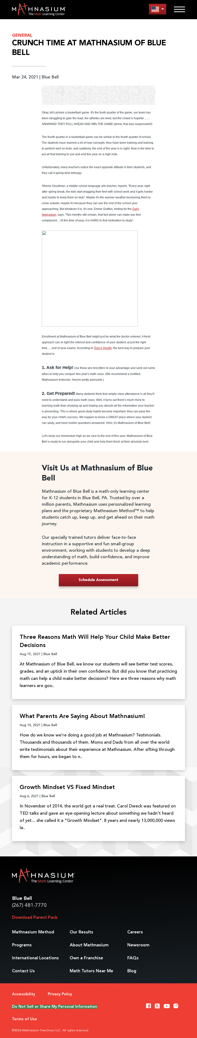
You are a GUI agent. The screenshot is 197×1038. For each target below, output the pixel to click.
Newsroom (138, 945)
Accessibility (23, 994)
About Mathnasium (89, 945)
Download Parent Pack (34, 917)
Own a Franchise (86, 958)
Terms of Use (24, 1019)
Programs (22, 945)
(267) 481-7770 (29, 905)
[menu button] (157, 9)
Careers (135, 932)
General (22, 35)
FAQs (133, 958)
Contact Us (23, 971)
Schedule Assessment (98, 580)
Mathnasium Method (33, 932)
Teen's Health (103, 348)
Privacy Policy (60, 994)
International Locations (35, 958)
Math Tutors (91, 971)
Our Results (81, 932)
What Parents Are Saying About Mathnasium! (82, 716)
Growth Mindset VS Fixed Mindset (67, 787)
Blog (131, 971)
